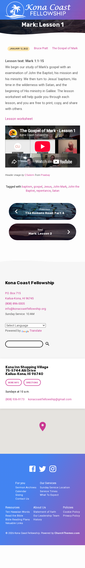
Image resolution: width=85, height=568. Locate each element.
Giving (19, 495)
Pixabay (45, 175)
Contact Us (22, 498)
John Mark (60, 186)
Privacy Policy (71, 515)
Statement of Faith (44, 511)
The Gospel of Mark (65, 48)
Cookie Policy (71, 511)
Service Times (48, 491)
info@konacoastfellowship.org (25, 308)
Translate (36, 330)
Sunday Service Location (55, 487)
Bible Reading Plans (17, 519)
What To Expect (49, 495)
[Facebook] (32, 469)
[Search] (47, 344)
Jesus (48, 186)
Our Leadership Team (46, 515)
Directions (32, 383)
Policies (68, 507)
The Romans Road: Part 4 (44, 213)
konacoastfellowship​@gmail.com (50, 399)
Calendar (20, 491)
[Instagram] (53, 469)
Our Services (48, 483)
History (37, 519)
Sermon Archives (25, 487)
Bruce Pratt (41, 48)
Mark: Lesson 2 (40, 233)
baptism (27, 186)
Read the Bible (14, 515)
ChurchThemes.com (67, 533)
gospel (38, 186)
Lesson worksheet (19, 119)
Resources (12, 507)
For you (20, 483)
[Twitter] (43, 469)
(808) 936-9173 (14, 399)
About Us (39, 507)
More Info (13, 383)
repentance (43, 190)
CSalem (29, 175)
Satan (55, 190)
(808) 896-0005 (15, 303)
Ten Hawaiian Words (17, 511)
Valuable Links (14, 523)
